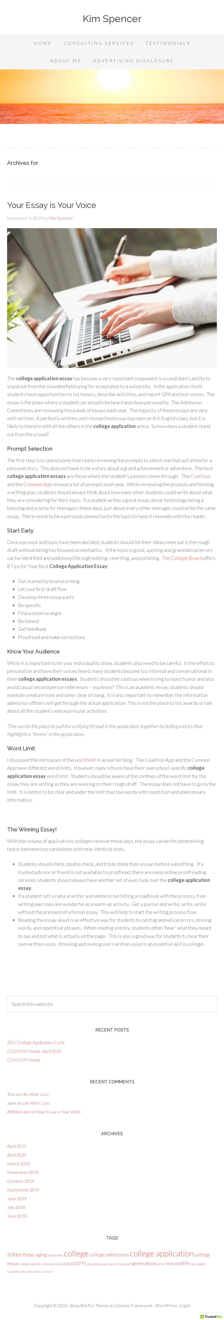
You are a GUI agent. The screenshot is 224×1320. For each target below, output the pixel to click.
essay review (108, 1264)
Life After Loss (35, 1094)
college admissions (109, 1254)
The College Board (182, 558)
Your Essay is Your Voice (51, 205)
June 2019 (17, 1198)
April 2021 (16, 1146)
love (169, 1263)
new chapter (198, 1264)
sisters (37, 1271)
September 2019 (23, 1189)
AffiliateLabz (18, 1111)
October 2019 (20, 1181)
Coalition (200, 476)
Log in (185, 1305)
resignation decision (19, 1271)
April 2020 (16, 1154)
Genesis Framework (134, 1305)
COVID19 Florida (23, 1059)
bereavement (55, 1255)
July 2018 (16, 1207)
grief (161, 1264)
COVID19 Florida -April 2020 (34, 1051)
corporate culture (52, 1264)
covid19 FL (75, 1263)
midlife (182, 1263)
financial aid (124, 1264)
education (94, 1264)
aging (40, 1254)
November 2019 (23, 1172)
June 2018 (17, 1215)
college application (162, 1253)
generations (144, 1263)
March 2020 (18, 1163)
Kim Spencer (112, 18)
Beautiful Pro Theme (89, 1305)
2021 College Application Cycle (36, 1042)
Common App (37, 484)
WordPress (166, 1305)
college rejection (30, 1264)
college (76, 1253)
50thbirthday (20, 1254)
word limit (85, 760)
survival (47, 1271)
